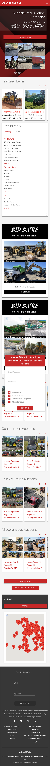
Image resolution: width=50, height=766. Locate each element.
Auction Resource (9, 756)
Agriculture (13, 392)
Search (25, 606)
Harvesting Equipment (11, 157)
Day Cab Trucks (9, 202)
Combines (7, 154)
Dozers (6, 179)
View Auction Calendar (25, 588)
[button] (15, 73)
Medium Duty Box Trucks (12, 205)
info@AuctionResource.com (28, 756)
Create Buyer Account (35, 738)
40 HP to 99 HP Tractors (11, 148)
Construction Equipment (13, 399)
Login (35, 741)
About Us (35, 729)
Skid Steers (7, 176)
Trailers (12, 738)
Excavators (7, 173)
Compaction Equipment (11, 182)
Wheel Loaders (9, 170)
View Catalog (25, 37)
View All (6, 163)
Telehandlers (8, 189)
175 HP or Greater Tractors (12, 142)
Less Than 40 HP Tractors (12, 151)
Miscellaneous (13, 402)
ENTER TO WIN (25, 292)
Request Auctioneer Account (35, 735)
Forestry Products (9, 185)
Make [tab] (18, 132)
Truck (12, 735)
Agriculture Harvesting (11, 160)
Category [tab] (7, 132)
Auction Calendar (35, 726)
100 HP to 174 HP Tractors (12, 145)
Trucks (7, 195)
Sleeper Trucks (9, 199)
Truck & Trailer (13, 395)
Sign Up (24, 408)
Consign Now (25, 581)
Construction (10, 167)
